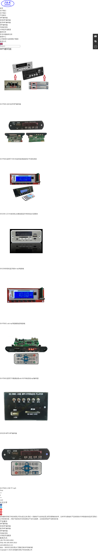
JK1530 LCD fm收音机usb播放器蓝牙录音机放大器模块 (19, 214)
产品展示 (3, 15)
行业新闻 (9, 39)
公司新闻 (3, 39)
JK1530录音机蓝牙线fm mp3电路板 (12, 268)
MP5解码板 (4, 25)
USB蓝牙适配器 (5, 29)
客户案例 (15, 39)
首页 (1, 8)
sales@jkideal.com (6, 545)
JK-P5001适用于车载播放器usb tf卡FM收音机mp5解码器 (19, 378)
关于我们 (3, 10)
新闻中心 (3, 37)
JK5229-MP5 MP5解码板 (8, 433)
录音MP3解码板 (5, 20)
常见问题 (3, 34)
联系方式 (3, 41)
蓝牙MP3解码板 (5, 22)
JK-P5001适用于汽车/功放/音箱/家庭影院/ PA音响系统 (18, 159)
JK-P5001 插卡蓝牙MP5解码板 (10, 104)
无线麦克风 (4, 27)
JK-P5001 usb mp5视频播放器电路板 (12, 323)
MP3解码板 (4, 18)
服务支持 (3, 32)
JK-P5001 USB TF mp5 (8, 488)
